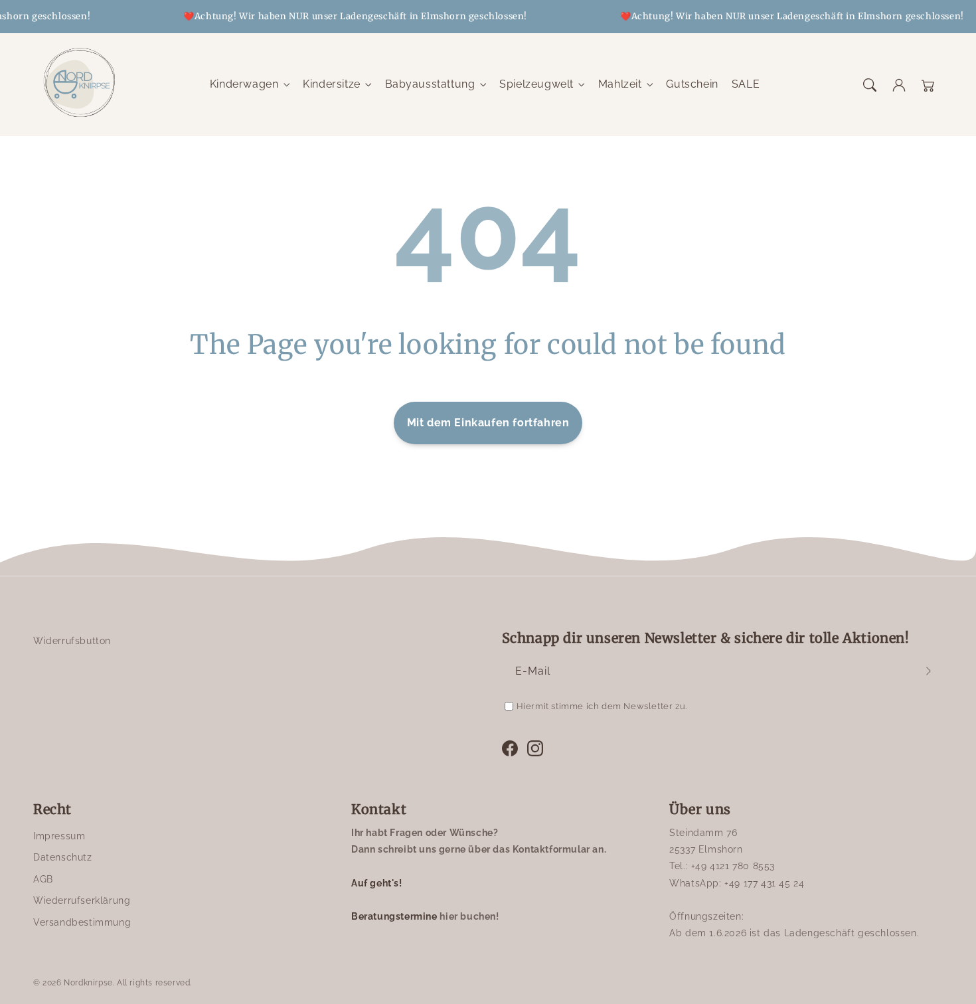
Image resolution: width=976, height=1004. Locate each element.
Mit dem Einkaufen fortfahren (488, 422)
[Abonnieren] (928, 671)
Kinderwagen (244, 84)
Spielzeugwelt (536, 84)
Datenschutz (62, 857)
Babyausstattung (430, 84)
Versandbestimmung (82, 922)
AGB (43, 879)
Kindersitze (332, 84)
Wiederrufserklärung (81, 900)
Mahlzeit (620, 84)
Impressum (59, 836)
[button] (869, 85)
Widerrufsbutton (72, 640)
